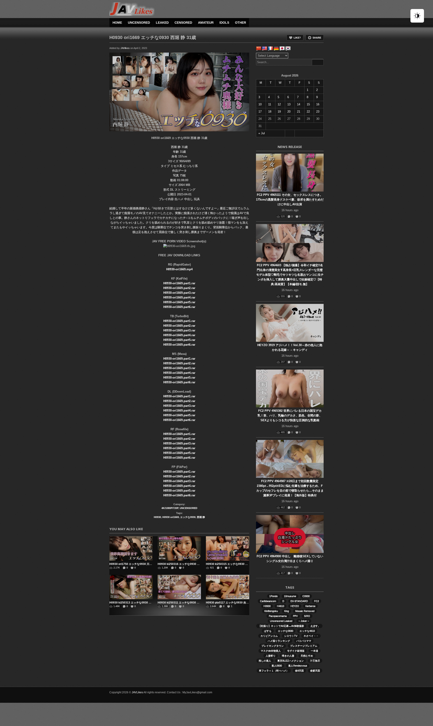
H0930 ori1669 (170, 517)
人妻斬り (271, 655)
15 (308, 104)
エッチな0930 (188, 517)
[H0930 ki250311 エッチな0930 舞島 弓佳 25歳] (179, 587)
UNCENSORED (139, 22)
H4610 (280, 606)
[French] (270, 48)
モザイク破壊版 (295, 650)
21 (298, 111)
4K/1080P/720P (169, 508)
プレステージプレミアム (303, 645)
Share (317, 37)
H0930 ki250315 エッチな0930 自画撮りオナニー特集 (239, 564)
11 (269, 104)
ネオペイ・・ (311, 635)
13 (288, 104)
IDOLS (224, 22)
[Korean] (288, 48)
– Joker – (304, 621)
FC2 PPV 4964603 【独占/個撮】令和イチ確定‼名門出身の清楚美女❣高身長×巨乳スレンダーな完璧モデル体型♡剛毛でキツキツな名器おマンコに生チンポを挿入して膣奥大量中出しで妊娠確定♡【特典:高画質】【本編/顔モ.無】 (290, 275)
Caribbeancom (268, 601)
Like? (297, 37)
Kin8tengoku (271, 611)
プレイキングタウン (272, 645)
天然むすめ (307, 655)
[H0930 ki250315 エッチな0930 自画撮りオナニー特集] (227, 548)
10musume (290, 596)
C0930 (306, 596)
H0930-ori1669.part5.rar (179, 302)
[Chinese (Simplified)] (258, 48)
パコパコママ (303, 640)
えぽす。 (315, 625)
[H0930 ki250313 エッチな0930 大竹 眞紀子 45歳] (131, 587)
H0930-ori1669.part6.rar (179, 307)
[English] (264, 48)
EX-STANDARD (299, 601)
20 (288, 111)
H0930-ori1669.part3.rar (179, 292)
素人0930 (277, 665)
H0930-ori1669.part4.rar (179, 297)
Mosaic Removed (304, 611)
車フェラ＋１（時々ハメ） (274, 670)
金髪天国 (315, 670)
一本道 (314, 650)
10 (260, 104)
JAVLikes (137, 692)
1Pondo (273, 596)
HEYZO (294, 606)
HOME (117, 22)
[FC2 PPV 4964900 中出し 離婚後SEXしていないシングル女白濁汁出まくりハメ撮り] (289, 534)
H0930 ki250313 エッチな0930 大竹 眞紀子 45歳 (139, 602)
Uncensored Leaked (281, 621)
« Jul (261, 133)
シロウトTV (290, 635)
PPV (295, 616)
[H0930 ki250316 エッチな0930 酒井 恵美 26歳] (179, 548)
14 (298, 104)
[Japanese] (282, 48)
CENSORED (183, 22)
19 (279, 111)
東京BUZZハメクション (290, 660)
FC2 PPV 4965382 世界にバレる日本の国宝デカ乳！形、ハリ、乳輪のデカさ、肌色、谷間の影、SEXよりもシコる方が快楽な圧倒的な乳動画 (290, 415)
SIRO (307, 616)
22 (308, 111)
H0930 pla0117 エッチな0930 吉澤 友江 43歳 (233, 602)
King (286, 611)
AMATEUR (206, 22)
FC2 (316, 601)
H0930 (157, 517)
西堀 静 (201, 517)
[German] (276, 48)
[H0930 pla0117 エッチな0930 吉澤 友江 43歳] (227, 587)
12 (279, 104)
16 (317, 104)
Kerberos (310, 606)
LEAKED (162, 22)
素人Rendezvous (297, 665)
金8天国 (299, 670)
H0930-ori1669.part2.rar (179, 288)
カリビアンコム (269, 635)
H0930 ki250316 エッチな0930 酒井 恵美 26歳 (186, 564)
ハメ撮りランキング (279, 640)
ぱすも (268, 630)
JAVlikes (125, 48)
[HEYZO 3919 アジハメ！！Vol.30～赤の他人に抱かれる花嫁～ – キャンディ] (289, 322)
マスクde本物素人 (271, 650)
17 (260, 111)
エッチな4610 (307, 630)
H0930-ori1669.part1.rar (179, 283)
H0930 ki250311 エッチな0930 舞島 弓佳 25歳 (186, 602)
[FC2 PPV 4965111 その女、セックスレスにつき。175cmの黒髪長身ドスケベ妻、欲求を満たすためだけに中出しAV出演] (289, 172)
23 (317, 111)
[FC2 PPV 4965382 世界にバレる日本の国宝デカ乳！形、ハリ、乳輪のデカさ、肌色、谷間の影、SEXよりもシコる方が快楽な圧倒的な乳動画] (289, 388)
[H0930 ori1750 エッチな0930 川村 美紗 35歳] (131, 548)
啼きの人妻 (288, 655)
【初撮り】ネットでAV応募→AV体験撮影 (281, 625)
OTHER (240, 22)
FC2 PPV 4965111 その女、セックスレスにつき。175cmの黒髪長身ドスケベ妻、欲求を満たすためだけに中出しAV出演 (290, 199)
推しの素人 (265, 660)
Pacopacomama (278, 616)
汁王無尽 (315, 660)
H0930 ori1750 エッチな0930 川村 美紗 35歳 (137, 564)
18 (269, 111)
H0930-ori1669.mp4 (179, 269)
